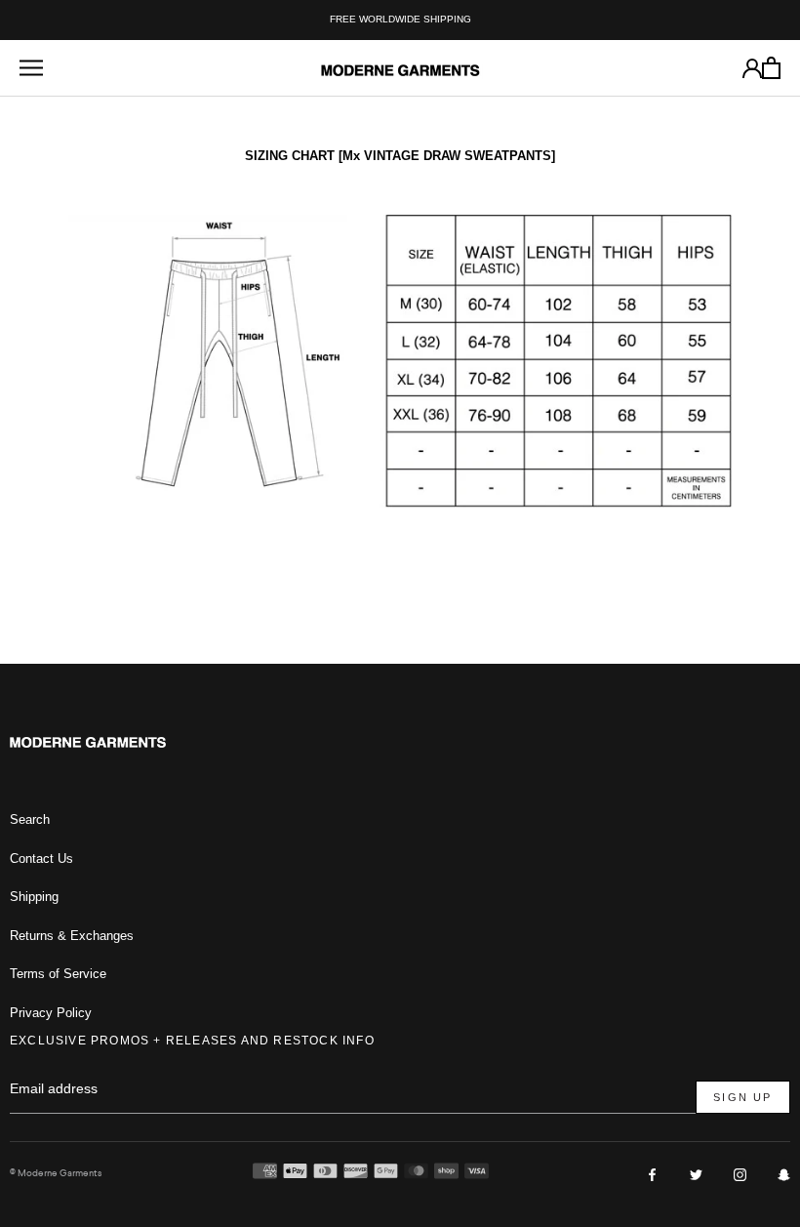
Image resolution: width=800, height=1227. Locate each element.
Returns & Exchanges (72, 935)
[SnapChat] (784, 1174)
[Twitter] (696, 1174)
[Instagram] (740, 1174)
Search (30, 819)
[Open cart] (771, 68)
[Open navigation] (31, 68)
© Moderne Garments (55, 1172)
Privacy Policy (51, 1012)
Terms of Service (58, 973)
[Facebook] (652, 1174)
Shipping (34, 896)
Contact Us (41, 858)
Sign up (742, 1097)
